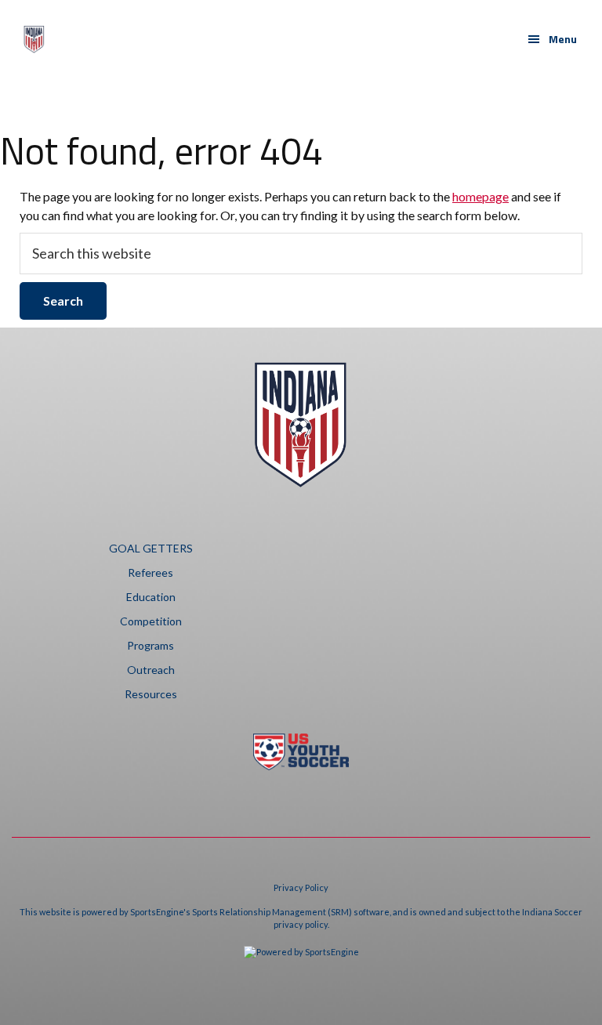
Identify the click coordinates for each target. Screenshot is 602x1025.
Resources (151, 694)
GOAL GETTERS (151, 548)
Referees (150, 572)
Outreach (151, 669)
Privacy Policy (301, 887)
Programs (150, 645)
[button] (552, 39)
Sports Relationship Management (259, 912)
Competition (151, 621)
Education (151, 596)
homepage (480, 196)
